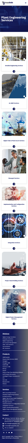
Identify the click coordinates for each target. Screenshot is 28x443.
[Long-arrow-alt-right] (14, 71)
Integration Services (14, 242)
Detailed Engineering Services (14, 65)
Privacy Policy (18, 436)
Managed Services (14, 178)
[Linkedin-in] (4, 432)
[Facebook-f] (6, 432)
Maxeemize (16, 438)
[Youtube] (9, 432)
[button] (26, 3)
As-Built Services (14, 103)
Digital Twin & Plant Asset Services (14, 140)
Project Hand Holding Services (14, 280)
